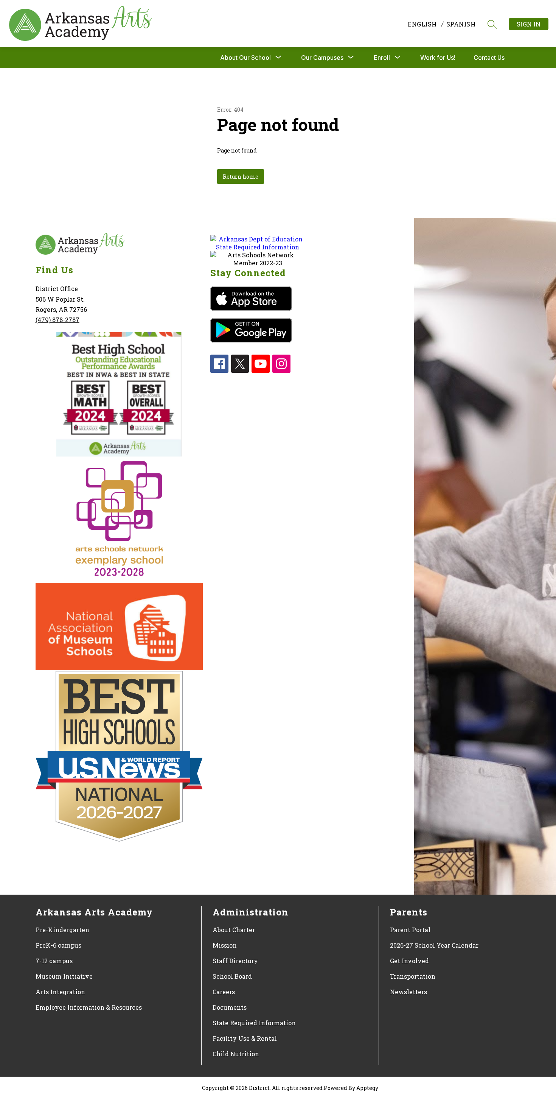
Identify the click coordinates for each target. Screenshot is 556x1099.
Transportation (412, 976)
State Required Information (254, 1023)
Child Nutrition (236, 1054)
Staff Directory (235, 961)
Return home (240, 176)
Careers (224, 992)
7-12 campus (54, 961)
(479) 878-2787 (57, 320)
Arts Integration (60, 992)
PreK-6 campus (58, 945)
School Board (232, 976)
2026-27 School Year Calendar (434, 945)
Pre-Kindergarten (62, 930)
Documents (230, 1007)
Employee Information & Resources (89, 1007)
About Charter (234, 930)
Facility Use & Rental (245, 1038)
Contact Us (489, 57)
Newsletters (408, 992)
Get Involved (409, 961)
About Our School (245, 57)
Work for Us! (437, 57)
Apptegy (367, 1087)
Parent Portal (410, 930)
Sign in (528, 24)
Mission (225, 945)
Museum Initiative (64, 976)
